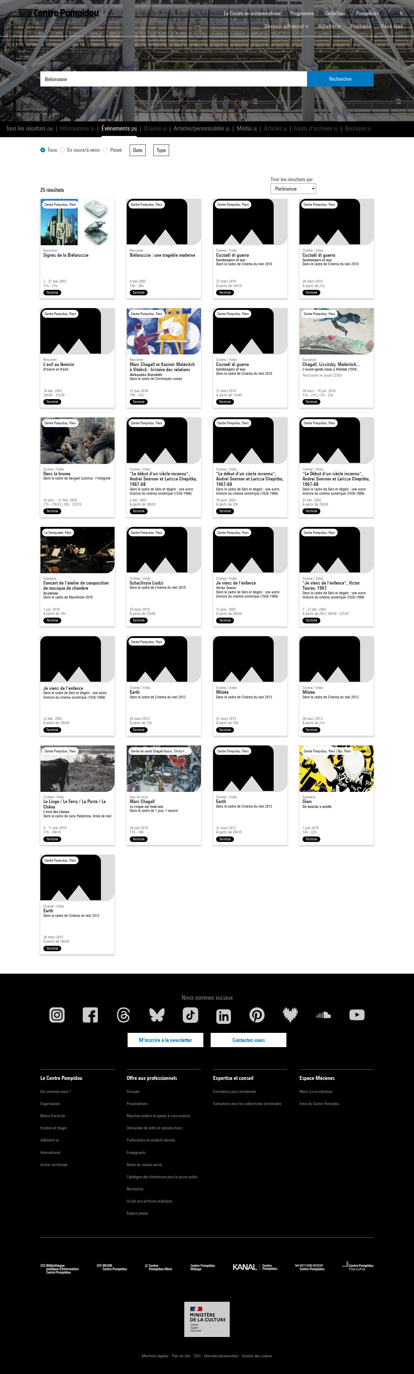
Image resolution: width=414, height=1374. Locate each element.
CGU (198, 1355)
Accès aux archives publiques (149, 1201)
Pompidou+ (368, 13)
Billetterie (329, 26)
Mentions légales (155, 1355)
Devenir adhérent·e (289, 25)
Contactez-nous (248, 1040)
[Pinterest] (257, 1016)
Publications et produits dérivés (151, 1140)
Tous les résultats (29, 128)
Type (161, 150)
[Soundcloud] (323, 1016)
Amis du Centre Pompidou (319, 1103)
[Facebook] (90, 1016)
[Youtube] (357, 1016)
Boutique (363, 25)
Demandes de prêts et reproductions (154, 1127)
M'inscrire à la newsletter (165, 1040)
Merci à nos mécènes (315, 1091)
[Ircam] (116, 1272)
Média (247, 128)
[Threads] (123, 1016)
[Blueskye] (157, 1016)
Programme (302, 13)
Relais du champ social (144, 1164)
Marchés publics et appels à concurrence (158, 1115)
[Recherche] (390, 10)
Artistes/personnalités (201, 128)
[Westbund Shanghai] (314, 1272)
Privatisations (137, 1103)
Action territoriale (54, 1164)
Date (137, 150)
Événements (119, 128)
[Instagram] (57, 1016)
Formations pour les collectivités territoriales (247, 1103)
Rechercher (340, 79)
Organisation (50, 1103)
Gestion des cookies (257, 1355)
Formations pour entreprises (234, 1091)
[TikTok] (190, 1016)
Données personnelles (221, 1355)
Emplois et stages (53, 1127)
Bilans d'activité (52, 1115)
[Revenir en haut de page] (400, 1360)
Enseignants (136, 1152)
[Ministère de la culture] (207, 1319)
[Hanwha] (358, 1272)
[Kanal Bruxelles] (259, 1272)
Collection (335, 13)
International (50, 1152)
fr (402, 13)
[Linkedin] (223, 1016)
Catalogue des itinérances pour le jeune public (162, 1176)
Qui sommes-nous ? (55, 1091)
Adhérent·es (49, 1140)
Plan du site (181, 1355)
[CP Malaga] (207, 1272)
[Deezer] (290, 1016)
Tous (52, 150)
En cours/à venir (83, 150)
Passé (116, 150)
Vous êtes (393, 26)
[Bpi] (64, 1272)
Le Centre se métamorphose (254, 13)
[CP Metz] (163, 1272)
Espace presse (137, 1213)
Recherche (135, 1188)
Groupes (133, 1091)
